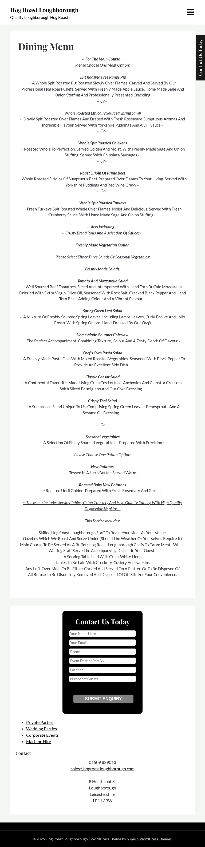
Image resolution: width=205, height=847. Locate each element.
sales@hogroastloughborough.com (103, 768)
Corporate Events (42, 734)
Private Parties (39, 722)
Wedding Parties (41, 728)
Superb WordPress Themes (149, 839)
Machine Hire (38, 741)
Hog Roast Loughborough (44, 10)
